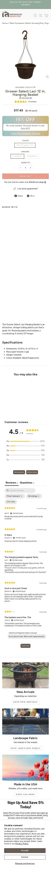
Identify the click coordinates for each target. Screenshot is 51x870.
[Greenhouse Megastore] (12, 14)
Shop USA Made (25, 794)
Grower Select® (25, 87)
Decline (24, 857)
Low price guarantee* (28, 189)
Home (4, 23)
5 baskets (17, 156)
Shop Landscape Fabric (26, 748)
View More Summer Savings (25, 133)
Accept (24, 850)
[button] (25, 441)
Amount (25, 152)
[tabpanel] (25, 569)
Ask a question (19, 472)
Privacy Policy (21, 844)
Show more (25, 646)
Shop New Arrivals (25, 702)
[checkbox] (11, 501)
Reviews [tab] (12, 482)
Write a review (32, 472)
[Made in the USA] (25, 768)
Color (25, 140)
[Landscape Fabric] (25, 721)
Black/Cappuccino (25, 145)
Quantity (25, 163)
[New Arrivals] (25, 675)
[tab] (27, 483)
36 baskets (32, 156)
